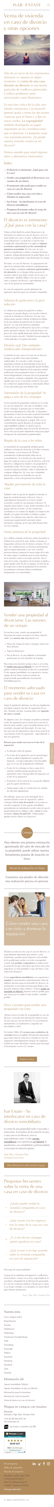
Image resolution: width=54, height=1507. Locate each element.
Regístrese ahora (27, 1059)
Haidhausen (9, 1329)
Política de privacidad (13, 1468)
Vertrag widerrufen (12, 1489)
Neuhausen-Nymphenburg (15, 1337)
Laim (6, 1369)
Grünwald (8, 1349)
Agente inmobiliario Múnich (16, 1384)
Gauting (7, 1373)
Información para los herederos (17, 1392)
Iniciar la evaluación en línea (27, 868)
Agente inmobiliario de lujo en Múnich (20, 1388)
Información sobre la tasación (16, 1396)
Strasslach (8, 1365)
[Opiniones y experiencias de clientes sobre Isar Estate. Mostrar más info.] (15, 1453)
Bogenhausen (10, 1321)
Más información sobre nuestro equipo (26, 1165)
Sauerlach (8, 1357)
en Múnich (38, 1142)
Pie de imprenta (11, 1464)
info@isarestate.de (11, 1422)
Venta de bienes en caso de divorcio (19, 1400)
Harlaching (9, 1333)
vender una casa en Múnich (19, 667)
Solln (6, 1341)
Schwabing (8, 1345)
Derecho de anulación (13, 1472)
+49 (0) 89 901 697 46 (15, 1419)
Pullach (7, 1353)
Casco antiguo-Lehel (13, 1317)
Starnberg (8, 1361)
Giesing (7, 1325)
